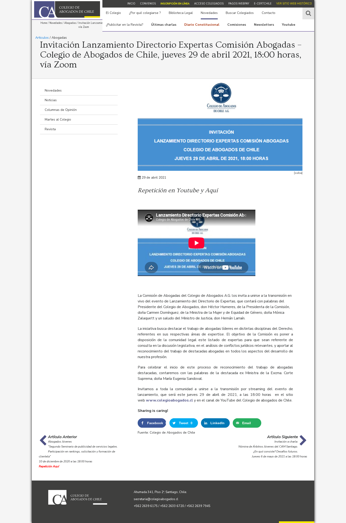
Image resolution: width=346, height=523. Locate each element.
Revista (50, 129)
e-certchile (263, 3)
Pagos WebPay (238, 3)
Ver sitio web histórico (294, 3)
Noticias (51, 100)
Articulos (42, 37)
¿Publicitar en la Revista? (124, 24)
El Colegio (113, 13)
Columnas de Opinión (61, 110)
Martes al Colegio (58, 119)
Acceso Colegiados (209, 3)
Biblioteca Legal (181, 13)
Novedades (209, 13)
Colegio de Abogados (67, 9)
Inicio (131, 3)
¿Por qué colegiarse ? (145, 13)
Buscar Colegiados (240, 13)
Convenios (148, 3)
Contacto (268, 13)
